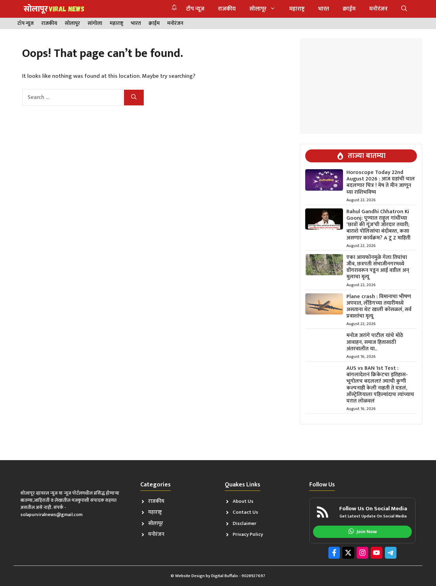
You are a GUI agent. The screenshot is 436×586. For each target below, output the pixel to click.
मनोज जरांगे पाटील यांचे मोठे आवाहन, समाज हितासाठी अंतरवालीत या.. (374, 342)
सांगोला (95, 24)
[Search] (134, 97)
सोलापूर (257, 9)
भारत (323, 9)
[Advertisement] (361, 86)
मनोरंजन (378, 9)
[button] (404, 8)
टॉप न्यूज (195, 9)
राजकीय (227, 9)
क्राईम (349, 9)
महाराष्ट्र (297, 9)
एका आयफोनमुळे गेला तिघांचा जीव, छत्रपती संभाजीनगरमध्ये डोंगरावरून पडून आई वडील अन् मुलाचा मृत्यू (377, 267)
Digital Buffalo (224, 576)
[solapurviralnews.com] (53, 8)
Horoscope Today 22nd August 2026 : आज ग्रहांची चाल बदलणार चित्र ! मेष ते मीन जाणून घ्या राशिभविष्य (380, 182)
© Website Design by (191, 576)
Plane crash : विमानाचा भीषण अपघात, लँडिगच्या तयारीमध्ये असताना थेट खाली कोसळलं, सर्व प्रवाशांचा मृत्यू (378, 306)
